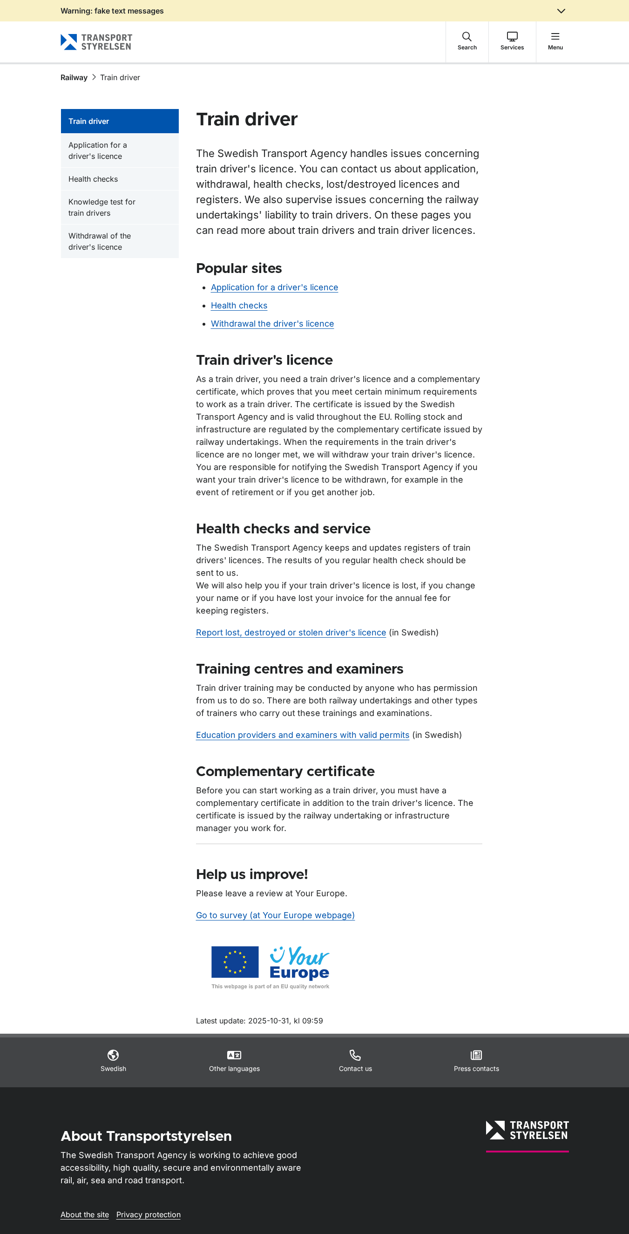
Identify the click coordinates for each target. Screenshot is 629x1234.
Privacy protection (148, 1214)
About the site (85, 1214)
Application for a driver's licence (274, 287)
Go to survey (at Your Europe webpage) (275, 915)
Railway (74, 77)
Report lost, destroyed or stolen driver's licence (291, 632)
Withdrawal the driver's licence (272, 323)
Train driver (88, 121)
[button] (467, 41)
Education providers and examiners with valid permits (303, 735)
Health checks (239, 305)
